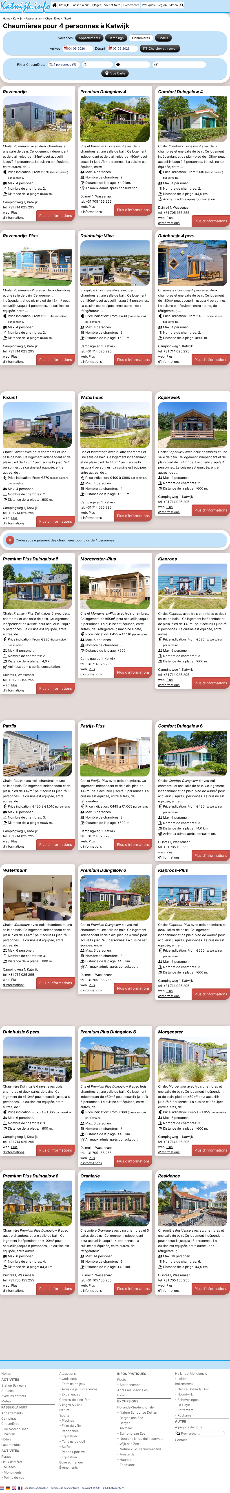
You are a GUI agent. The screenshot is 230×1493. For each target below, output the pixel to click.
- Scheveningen (187, 1400)
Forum (122, 1395)
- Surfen (65, 1446)
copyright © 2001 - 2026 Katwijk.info (102, 1488)
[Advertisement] (115, 378)
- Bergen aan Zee (130, 1418)
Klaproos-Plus (173, 870)
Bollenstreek (184, 1384)
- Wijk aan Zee (128, 1444)
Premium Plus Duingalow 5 (30, 559)
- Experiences (69, 1394)
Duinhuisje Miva (97, 235)
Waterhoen (92, 397)
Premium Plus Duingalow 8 (31, 1176)
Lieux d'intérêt (11, 1462)
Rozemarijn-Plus (20, 235)
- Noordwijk (184, 1394)
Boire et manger (71, 1462)
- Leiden (181, 1379)
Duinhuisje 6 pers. (22, 1032)
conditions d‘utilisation (36, 1488)
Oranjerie (90, 1176)
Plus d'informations (55, 215)
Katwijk (64, 5)
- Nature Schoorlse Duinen (137, 1412)
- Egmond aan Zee (131, 1433)
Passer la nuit (80, 5)
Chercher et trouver (163, 48)
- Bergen (123, 1423)
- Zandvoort (126, 1465)
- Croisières (68, 1379)
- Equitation (68, 1457)
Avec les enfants (13, 1396)
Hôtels (163, 38)
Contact (181, 1440)
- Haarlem (124, 1459)
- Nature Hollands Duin (192, 1389)
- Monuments (11, 1472)
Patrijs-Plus (92, 726)
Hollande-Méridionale (191, 1373)
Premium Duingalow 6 (103, 870)
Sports (64, 1415)
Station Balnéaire (13, 1385)
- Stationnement (129, 1385)
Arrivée (55, 48)
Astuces (7, 1391)
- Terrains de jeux (72, 1384)
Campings (116, 38)
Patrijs (9, 726)
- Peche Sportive (72, 1452)
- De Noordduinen (14, 1429)
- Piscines (66, 1420)
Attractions (67, 1373)
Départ (100, 48)
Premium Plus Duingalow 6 (108, 1032)
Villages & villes (70, 1405)
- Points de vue (12, 1477)
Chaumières (141, 38)
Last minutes (11, 1444)
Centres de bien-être (74, 1400)
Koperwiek (169, 397)
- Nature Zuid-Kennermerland (139, 1449)
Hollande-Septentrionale (135, 1407)
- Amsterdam (127, 1454)
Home (6, 1373)
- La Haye (182, 1405)
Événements (131, 5)
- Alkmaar (124, 1428)
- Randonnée (69, 1431)
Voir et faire (112, 5)
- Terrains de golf (72, 1441)
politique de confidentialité (65, 1488)
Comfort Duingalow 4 (180, 91)
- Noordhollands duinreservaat (140, 1438)
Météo (173, 5)
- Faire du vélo (70, 1425)
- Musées (8, 1467)
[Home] (54, 5)
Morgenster (170, 1032)
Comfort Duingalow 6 (180, 726)
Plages (96, 5)
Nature (64, 1410)
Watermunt (15, 870)
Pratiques (148, 5)
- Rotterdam (184, 1410)
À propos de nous (188, 1427)
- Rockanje (183, 1415)
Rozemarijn (15, 91)
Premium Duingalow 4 (103, 91)
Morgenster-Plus (98, 559)
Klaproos (167, 559)
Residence (169, 1176)
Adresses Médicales (132, 1390)
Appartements (89, 38)
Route (121, 1379)
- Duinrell (8, 1434)
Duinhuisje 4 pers (176, 235)
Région (162, 5)
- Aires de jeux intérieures (78, 1389)
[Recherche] (181, 5)
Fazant (10, 397)
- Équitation (68, 1436)
